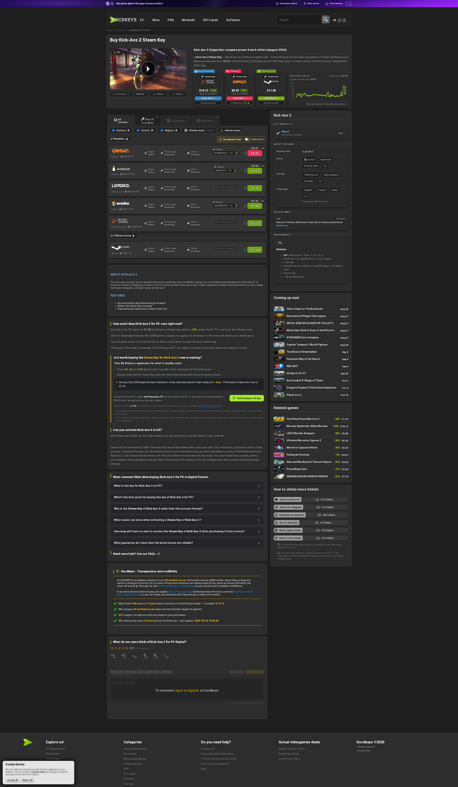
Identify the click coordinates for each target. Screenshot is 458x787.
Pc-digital (120, 30)
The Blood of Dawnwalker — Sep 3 (311, 351)
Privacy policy (363, 750)
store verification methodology (176, 586)
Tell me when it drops (249, 398)
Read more (282, 225)
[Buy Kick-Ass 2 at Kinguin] (127, 168)
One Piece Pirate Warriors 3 (311, 419)
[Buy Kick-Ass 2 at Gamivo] (127, 151)
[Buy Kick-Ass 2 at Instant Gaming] (127, 221)
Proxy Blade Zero (311, 469)
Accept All (12, 780)
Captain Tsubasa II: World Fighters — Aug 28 (311, 344)
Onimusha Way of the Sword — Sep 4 (311, 359)
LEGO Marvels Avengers (311, 433)
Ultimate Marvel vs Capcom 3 (311, 440)
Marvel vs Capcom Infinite (311, 447)
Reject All (27, 780)
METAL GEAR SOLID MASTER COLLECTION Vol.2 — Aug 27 (311, 323)
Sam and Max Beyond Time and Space (311, 461)
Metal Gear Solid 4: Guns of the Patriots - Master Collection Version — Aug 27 (311, 330)
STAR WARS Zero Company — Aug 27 (311, 337)
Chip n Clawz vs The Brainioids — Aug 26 (311, 308)
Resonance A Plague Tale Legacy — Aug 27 (311, 316)
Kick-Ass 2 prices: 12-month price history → (327, 104)
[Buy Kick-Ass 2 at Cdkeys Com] (127, 186)
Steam (213, 50)
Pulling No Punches (311, 454)
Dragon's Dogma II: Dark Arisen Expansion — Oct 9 (311, 387)
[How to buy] (262, 148)
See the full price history (209, 406)
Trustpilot (214, 603)
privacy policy (39, 772)
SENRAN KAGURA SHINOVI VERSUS (311, 476)
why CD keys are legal (180, 591)
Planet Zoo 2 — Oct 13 (311, 395)
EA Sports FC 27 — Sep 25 (311, 373)
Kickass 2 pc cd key (139, 30)
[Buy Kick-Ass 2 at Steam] (127, 247)
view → (342, 133)
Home (109, 30)
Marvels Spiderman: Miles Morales (311, 426)
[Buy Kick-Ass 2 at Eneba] (127, 203)
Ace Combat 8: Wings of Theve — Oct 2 (311, 380)
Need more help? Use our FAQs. (135, 554)
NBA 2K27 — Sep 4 (311, 366)
